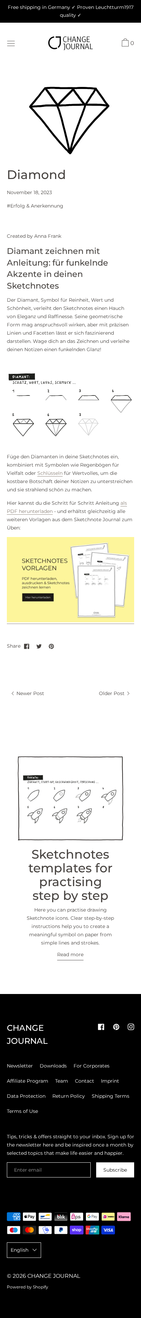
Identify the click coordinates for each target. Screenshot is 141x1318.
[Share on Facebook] (27, 646)
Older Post (112, 693)
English (19, 1250)
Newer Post (29, 693)
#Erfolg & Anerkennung (35, 206)
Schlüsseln (50, 473)
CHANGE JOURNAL (53, 1276)
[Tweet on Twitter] (39, 646)
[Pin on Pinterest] (51, 646)
